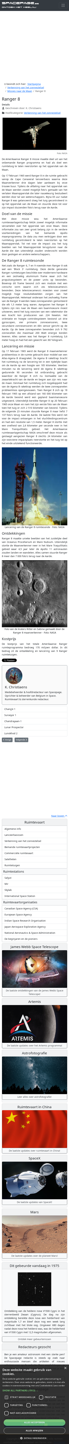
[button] (34, 1390)
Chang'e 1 (9, 709)
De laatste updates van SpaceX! (34, 1202)
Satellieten (10, 859)
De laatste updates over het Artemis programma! (34, 1045)
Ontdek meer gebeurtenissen (34, 1339)
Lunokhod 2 (10, 733)
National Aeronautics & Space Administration (30, 932)
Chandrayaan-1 (13, 721)
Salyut (8, 877)
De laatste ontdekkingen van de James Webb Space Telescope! (34, 992)
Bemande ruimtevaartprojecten (22, 847)
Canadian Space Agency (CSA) (21, 908)
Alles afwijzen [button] (34, 1430)
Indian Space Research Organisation (25, 920)
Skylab (8, 890)
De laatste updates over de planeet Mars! (34, 1255)
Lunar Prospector (14, 727)
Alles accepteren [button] (34, 1422)
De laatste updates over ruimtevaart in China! (34, 1150)
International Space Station (20, 896)
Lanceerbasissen (14, 834)
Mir (6, 883)
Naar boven (58, 815)
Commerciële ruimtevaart (19, 853)
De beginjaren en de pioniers (21, 938)
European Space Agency (18, 914)
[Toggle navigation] (63, 5)
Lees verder (59, 1385)
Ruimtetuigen (12, 865)
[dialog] (34, 1404)
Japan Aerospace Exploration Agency (25, 926)
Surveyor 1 (10, 715)
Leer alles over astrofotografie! (34, 1096)
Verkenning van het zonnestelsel (42, 112)
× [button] (65, 1368)
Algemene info (13, 828)
